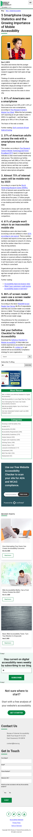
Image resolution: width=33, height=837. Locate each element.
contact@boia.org (13, 743)
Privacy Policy (16, 822)
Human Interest (8, 437)
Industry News (8, 445)
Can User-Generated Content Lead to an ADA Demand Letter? (15, 412)
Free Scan (23, 494)
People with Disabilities (11, 440)
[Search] (30, 356)
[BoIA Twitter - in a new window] (14, 814)
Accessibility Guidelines (11, 434)
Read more (8, 555)
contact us (19, 347)
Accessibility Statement (16, 819)
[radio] (4, 791)
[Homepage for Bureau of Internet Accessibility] (6, 4)
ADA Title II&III (8, 453)
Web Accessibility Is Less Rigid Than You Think (16, 399)
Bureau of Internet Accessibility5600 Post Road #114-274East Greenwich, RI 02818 (18, 735)
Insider (6, 426)
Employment (7, 456)
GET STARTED (16, 713)
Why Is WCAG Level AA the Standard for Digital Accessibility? (16, 395)
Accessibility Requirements (12, 432)
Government (7, 450)
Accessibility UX (8, 429)
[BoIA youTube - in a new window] (24, 814)
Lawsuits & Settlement (10, 448)
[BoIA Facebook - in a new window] (8, 814)
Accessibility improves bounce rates (17, 284)
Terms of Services (16, 825)
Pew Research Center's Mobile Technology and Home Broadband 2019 (15, 150)
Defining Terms (8, 442)
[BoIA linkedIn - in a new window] (19, 814)
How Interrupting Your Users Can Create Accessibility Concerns (14, 403)
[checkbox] (6, 791)
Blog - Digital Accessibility (13, 11)
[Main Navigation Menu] (30, 2)
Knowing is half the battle (11, 424)
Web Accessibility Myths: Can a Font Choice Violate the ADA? (15, 407)
